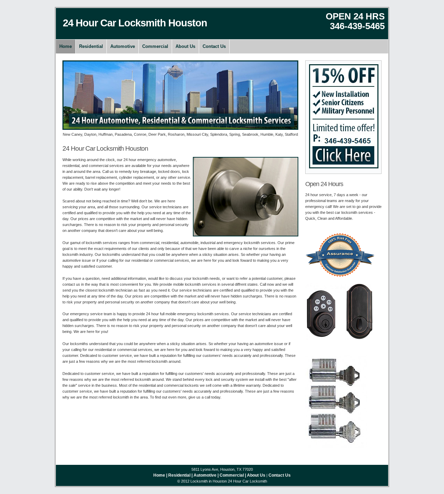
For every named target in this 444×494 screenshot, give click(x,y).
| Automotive (203, 475)
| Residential (178, 475)
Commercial (155, 46)
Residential (91, 46)
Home (65, 46)
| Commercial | (231, 475)
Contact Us (214, 46)
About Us (185, 46)
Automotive (122, 46)
